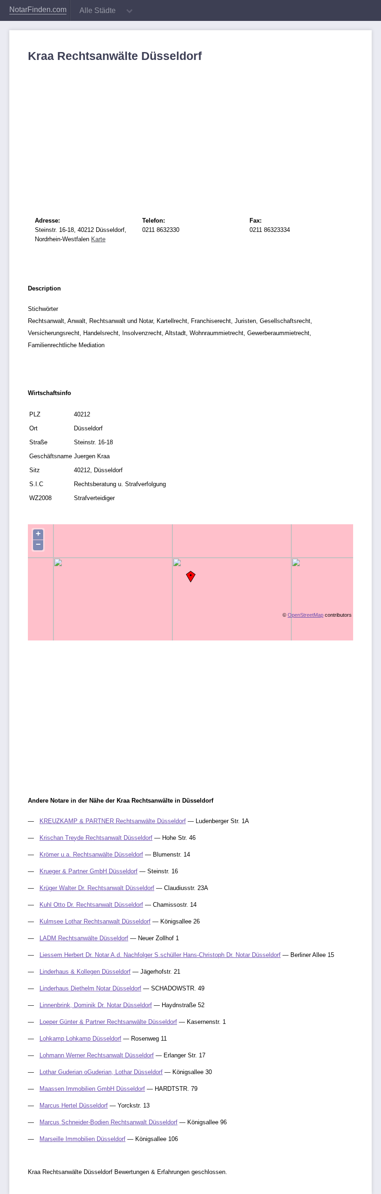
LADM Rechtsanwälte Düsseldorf (83, 938)
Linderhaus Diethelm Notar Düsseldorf (90, 988)
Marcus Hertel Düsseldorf (73, 1105)
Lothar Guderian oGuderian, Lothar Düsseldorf (101, 1072)
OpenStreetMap (305, 615)
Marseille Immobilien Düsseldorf (82, 1138)
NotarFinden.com (37, 9)
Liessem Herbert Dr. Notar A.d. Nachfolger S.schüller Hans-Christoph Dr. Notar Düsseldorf (160, 954)
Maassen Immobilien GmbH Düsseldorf (92, 1088)
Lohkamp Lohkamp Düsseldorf (80, 1038)
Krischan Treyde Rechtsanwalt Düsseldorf (95, 837)
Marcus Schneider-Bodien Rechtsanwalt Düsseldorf (108, 1122)
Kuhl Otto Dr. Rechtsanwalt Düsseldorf (91, 904)
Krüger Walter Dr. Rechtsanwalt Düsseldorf (96, 887)
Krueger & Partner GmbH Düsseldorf (88, 871)
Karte (98, 239)
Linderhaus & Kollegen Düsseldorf (85, 971)
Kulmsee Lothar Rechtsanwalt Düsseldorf (95, 921)
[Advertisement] (190, 132)
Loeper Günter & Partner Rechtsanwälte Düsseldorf (108, 1021)
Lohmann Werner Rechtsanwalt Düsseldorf (96, 1055)
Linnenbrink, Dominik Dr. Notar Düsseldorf (95, 1005)
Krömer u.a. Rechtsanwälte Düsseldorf (91, 854)
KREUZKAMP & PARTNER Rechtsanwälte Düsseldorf (112, 821)
